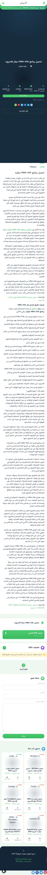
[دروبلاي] (23, 3)
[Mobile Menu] (44, 3)
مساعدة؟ (33, 166)
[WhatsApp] (15, 105)
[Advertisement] (23, 33)
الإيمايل (42, 692)
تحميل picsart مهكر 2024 (23, 859)
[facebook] (25, 105)
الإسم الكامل (41, 683)
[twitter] (22, 105)
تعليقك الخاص (40, 701)
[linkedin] (28, 105)
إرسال (23, 736)
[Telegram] (31, 105)
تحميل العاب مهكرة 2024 (23, 861)
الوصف (42, 166)
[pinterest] (18, 105)
